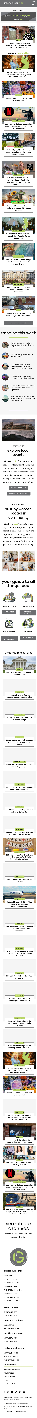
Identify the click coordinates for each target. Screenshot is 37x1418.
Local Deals (9, 1325)
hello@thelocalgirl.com (15, 1397)
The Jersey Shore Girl (13, 1290)
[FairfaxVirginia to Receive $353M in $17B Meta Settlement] (19, 664)
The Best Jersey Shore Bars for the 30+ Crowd (22, 356)
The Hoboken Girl (11, 1279)
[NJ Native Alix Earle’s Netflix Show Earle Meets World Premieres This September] (5, 388)
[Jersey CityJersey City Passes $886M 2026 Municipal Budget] (19, 709)
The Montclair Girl (12, 1283)
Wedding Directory (12, 1329)
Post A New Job (10, 1342)
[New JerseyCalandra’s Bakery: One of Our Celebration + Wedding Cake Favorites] (19, 1012)
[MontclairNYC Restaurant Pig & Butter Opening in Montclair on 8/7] (19, 1037)
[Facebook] (4, 1392)
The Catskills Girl (11, 1297)
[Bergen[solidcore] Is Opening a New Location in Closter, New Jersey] (19, 1131)
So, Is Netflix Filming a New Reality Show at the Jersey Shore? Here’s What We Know (21, 366)
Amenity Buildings (11, 1360)
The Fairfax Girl (10, 1294)
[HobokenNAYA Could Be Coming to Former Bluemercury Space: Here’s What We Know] (19, 943)
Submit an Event (11, 1316)
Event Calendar (10, 1312)
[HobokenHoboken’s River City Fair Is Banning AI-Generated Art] (19, 990)
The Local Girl (10, 1276)
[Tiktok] (16, 1392)
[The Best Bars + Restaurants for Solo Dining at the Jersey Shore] (18, 304)
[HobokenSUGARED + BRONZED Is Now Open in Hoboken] (19, 967)
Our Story (8, 1380)
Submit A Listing (11, 1356)
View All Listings (11, 1353)
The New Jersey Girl (12, 1301)
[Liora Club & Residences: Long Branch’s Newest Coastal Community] (18, 278)
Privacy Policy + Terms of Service (15, 1411)
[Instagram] (8, 1392)
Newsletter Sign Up (12, 1369)
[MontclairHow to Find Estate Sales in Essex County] (19, 871)
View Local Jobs (10, 1338)
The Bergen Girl (10, 1286)
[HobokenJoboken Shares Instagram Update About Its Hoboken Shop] (19, 687)
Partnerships (9, 1377)
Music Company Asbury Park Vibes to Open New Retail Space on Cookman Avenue (22, 345)
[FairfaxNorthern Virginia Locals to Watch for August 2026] (19, 1154)
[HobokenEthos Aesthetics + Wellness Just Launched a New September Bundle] (19, 732)
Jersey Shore (13, 3)
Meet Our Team (10, 1384)
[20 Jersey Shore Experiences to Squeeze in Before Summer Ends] (5, 377)
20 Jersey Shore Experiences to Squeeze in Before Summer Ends (22, 377)
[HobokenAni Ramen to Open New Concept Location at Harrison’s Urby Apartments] (19, 918)
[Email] (12, 1392)
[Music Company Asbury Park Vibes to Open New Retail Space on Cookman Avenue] (18, 34)
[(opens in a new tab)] (18, 63)
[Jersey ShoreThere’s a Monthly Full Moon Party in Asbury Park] (19, 1084)
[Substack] (24, 1392)
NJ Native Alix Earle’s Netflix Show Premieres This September (23, 388)
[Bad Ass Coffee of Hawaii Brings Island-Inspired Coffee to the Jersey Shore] (18, 251)
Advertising (9, 1373)
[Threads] (20, 1392)
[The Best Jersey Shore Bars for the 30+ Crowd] (5, 355)
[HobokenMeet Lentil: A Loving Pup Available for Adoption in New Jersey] (19, 801)
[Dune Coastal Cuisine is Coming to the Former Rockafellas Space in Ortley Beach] (5, 398)
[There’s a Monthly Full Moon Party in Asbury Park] (18, 89)
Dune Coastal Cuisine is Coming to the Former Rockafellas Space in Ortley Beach (23, 398)
